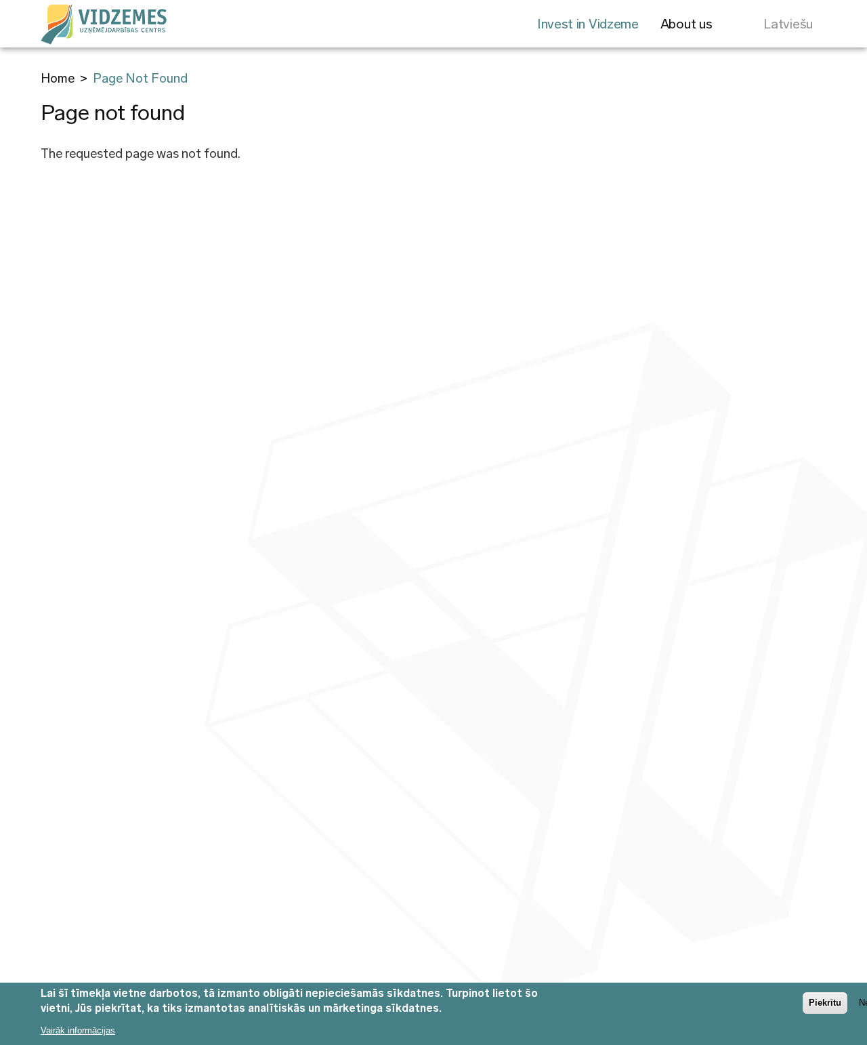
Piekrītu (825, 1002)
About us (686, 23)
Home (58, 78)
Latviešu (788, 24)
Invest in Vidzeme (588, 23)
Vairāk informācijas (78, 1030)
